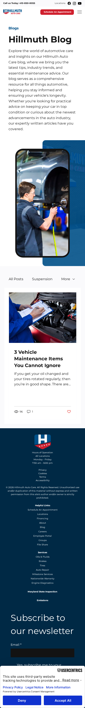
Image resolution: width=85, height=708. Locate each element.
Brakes (42, 561)
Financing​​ (42, 518)
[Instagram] (74, 3)
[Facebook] (69, 3)
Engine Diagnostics (42, 583)
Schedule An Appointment (43, 509)
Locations (60, 3)
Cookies (42, 473)
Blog (42, 527)
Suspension (42, 279)
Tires (42, 565)
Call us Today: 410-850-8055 (19, 3)
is (35, 490)
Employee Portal (42, 535)
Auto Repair (42, 569)
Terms (42, 476)
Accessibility (42, 480)
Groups (43, 540)
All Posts (16, 279)
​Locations (42, 514)
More (65, 279)
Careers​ (42, 531)
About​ (42, 522)
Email (16, 645)
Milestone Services (42, 574)
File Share (42, 544)
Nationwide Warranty (42, 578)
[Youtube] (80, 3)
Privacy (42, 470)
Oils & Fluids (42, 556)
